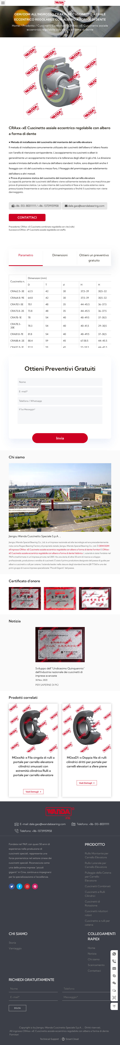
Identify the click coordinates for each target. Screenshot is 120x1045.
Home (16, 25)
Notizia (92, 953)
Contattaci (27, 217)
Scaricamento (96, 965)
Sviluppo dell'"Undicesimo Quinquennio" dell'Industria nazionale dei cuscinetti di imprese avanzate (60, 672)
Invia (17, 1008)
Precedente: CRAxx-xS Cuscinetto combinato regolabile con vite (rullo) (41, 226)
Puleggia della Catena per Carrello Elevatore (98, 876)
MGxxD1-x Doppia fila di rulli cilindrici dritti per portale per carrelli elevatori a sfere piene (86, 762)
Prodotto (29, 25)
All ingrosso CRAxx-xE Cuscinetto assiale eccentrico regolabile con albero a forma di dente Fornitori (59, 1033)
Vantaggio (15, 948)
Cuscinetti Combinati (51, 25)
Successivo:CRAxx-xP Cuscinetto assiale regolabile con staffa (37, 229)
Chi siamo (94, 959)
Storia (12, 942)
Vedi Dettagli (32, 791)
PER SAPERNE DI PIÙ (47, 685)
